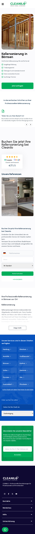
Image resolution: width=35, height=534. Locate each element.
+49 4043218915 (17, 279)
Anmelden (17, 455)
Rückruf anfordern (17, 273)
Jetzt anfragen (17, 86)
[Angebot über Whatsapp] (5, 529)
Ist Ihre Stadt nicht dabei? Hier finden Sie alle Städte (18, 389)
